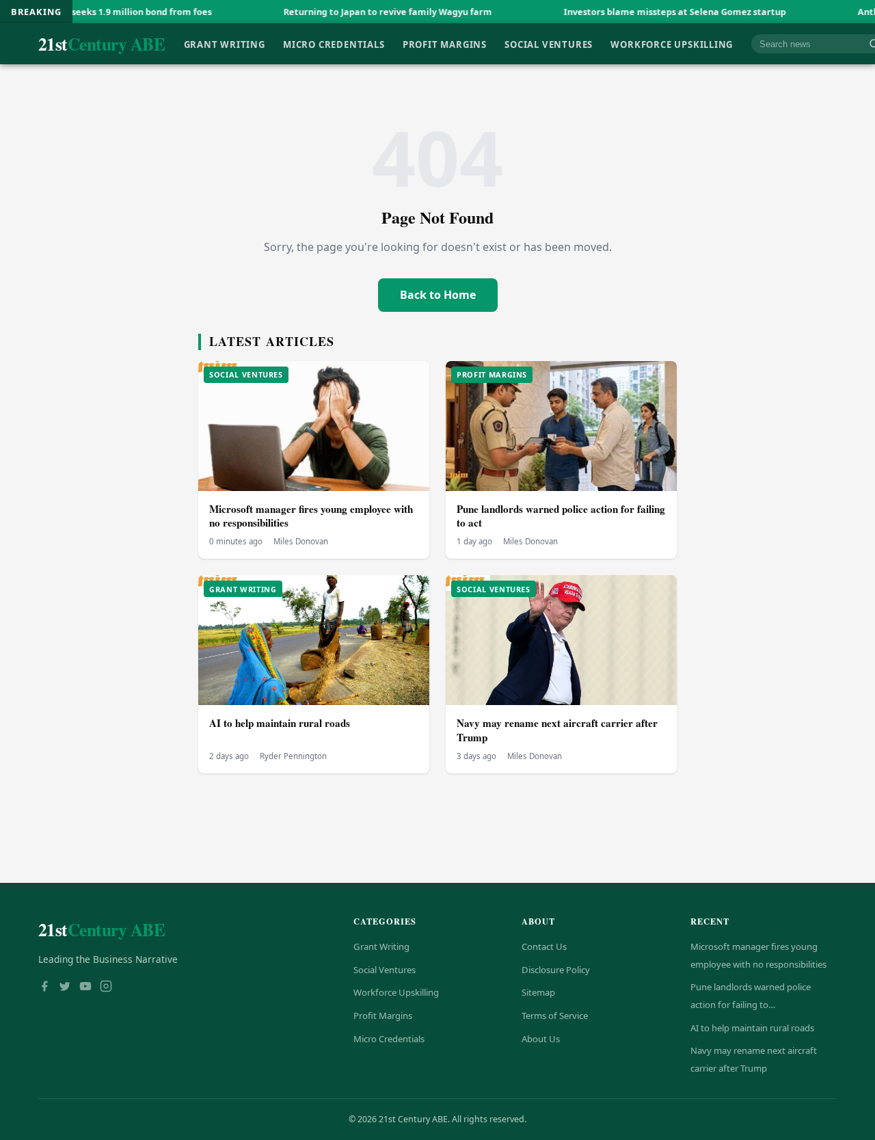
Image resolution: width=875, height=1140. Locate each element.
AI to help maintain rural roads (279, 722)
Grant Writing (224, 44)
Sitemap (538, 992)
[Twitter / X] (65, 987)
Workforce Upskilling (671, 44)
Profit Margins (445, 44)
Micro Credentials (333, 44)
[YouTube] (85, 987)
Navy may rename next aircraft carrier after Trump (557, 730)
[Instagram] (106, 987)
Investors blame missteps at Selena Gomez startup (633, 11)
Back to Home (438, 294)
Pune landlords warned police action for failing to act (561, 516)
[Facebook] (44, 987)
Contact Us (544, 946)
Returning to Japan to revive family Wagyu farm (346, 11)
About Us (541, 1039)
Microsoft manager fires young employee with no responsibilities (311, 516)
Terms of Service (555, 1015)
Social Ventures (548, 44)
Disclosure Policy (556, 970)
